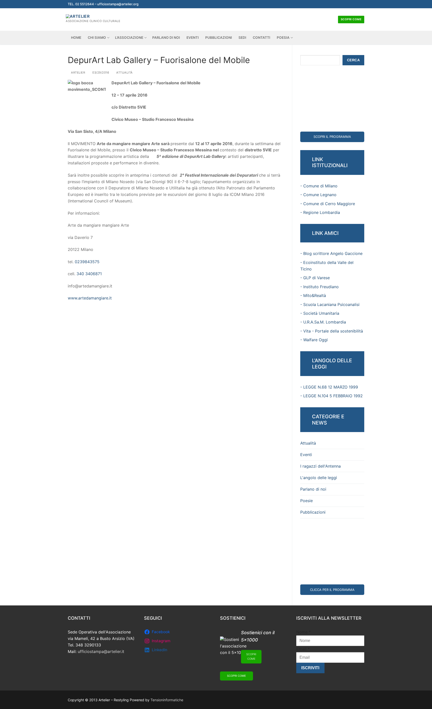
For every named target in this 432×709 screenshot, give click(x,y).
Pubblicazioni (313, 512)
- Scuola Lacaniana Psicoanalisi (330, 304)
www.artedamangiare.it (90, 297)
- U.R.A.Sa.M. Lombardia (323, 321)
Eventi (306, 454)
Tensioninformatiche (166, 700)
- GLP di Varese (315, 277)
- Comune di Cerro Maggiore (327, 203)
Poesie (306, 500)
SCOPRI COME (251, 656)
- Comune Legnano (318, 194)
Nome (303, 631)
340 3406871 (89, 273)
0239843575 (87, 261)
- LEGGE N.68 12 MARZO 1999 (329, 387)
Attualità (124, 72)
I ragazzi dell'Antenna (320, 466)
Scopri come (351, 19)
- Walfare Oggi (314, 339)
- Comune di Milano (319, 185)
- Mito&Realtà (313, 295)
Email (303, 648)
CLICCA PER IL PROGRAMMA (332, 590)
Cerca (353, 60)
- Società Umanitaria (319, 313)
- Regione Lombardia (320, 212)
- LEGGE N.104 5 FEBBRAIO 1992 (331, 395)
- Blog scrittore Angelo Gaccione (331, 253)
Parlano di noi (313, 489)
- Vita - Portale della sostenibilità (331, 330)
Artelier (77, 72)
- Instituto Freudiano (319, 286)
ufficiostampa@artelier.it (101, 651)
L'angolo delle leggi (318, 477)
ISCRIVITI (310, 668)
